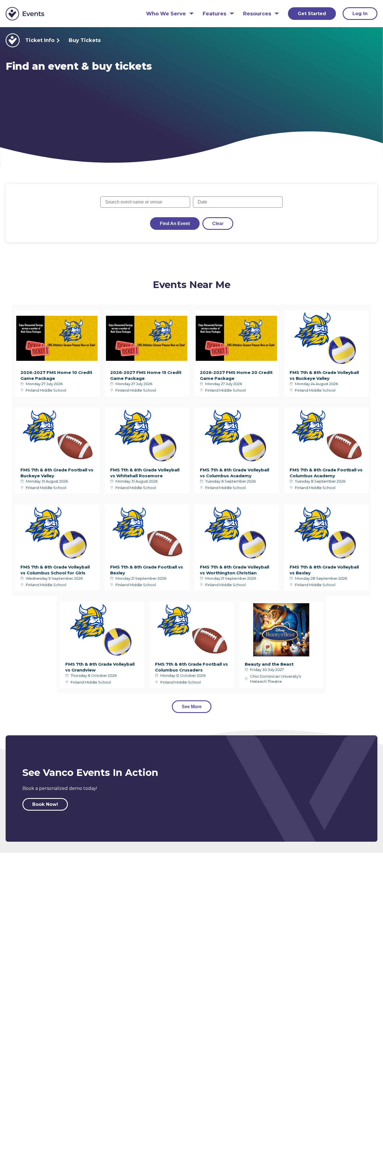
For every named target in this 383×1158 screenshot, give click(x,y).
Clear (217, 223)
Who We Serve (166, 14)
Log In (360, 13)
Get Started (312, 13)
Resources (257, 14)
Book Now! (45, 804)
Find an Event (175, 223)
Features (214, 14)
